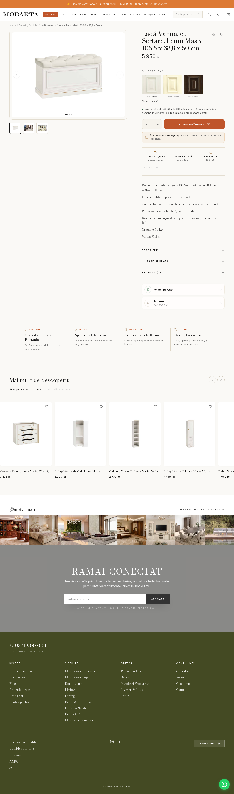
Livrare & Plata (132, 689)
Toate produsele (132, 671)
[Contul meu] (209, 14)
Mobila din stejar (77, 677)
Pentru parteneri (21, 702)
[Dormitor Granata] (102, 530)
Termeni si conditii (23, 742)
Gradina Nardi (75, 708)
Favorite (182, 677)
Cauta (180, 689)
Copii (162, 14)
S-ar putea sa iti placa (25, 389)
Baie (124, 14)
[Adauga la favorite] (221, 34)
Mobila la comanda (79, 720)
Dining (95, 14)
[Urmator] (221, 379)
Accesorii (150, 14)
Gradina (135, 14)
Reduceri (50, 14)
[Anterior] (212, 379)
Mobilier (72, 663)
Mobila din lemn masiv (81, 671)
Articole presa (20, 689)
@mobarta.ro (22, 509)
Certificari (17, 695)
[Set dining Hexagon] (190, 530)
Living (84, 14)
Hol (115, 14)
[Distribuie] (213, 34)
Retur (125, 695)
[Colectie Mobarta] (161, 530)
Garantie (127, 677)
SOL (12, 767)
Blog (12, 683)
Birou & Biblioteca (79, 702)
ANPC (13, 761)
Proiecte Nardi (76, 714)
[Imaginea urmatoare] (120, 74)
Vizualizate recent (61, 389)
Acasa (12, 25)
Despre (14, 663)
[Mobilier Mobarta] (14, 530)
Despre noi (17, 677)
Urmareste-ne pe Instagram (200, 509)
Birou (106, 14)
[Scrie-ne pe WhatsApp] (224, 784)
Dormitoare (69, 14)
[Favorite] (219, 14)
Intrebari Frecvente (135, 683)
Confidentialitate (21, 748)
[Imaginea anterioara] (16, 74)
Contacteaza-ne (20, 671)
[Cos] (228, 14)
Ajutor (126, 663)
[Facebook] (120, 742)
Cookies (15, 755)
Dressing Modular (28, 25)
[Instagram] (112, 742)
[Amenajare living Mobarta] (43, 530)
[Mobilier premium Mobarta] (131, 530)
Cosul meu (184, 683)
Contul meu (185, 663)
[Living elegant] (73, 530)
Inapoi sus (207, 743)
